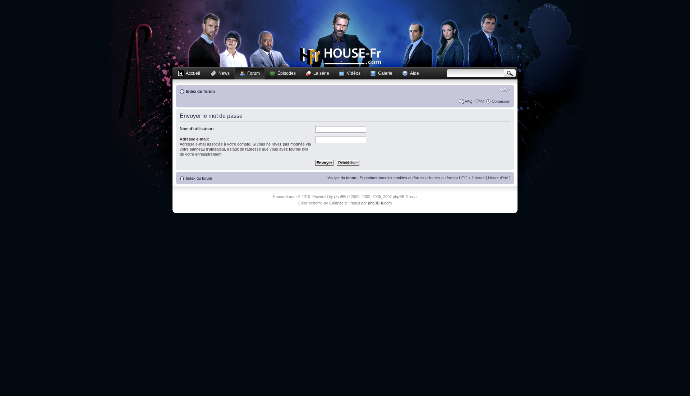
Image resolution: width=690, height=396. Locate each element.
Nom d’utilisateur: (197, 128)
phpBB (340, 196)
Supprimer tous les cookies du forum (392, 178)
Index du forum (200, 91)
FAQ (469, 101)
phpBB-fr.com (380, 203)
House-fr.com (340, 56)
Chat (479, 101)
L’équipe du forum (341, 178)
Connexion (501, 101)
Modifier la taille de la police (505, 90)
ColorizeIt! (338, 203)
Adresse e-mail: (194, 139)
